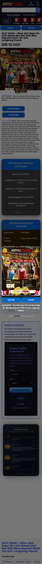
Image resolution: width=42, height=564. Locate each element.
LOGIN (31, 300)
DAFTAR (11, 300)
